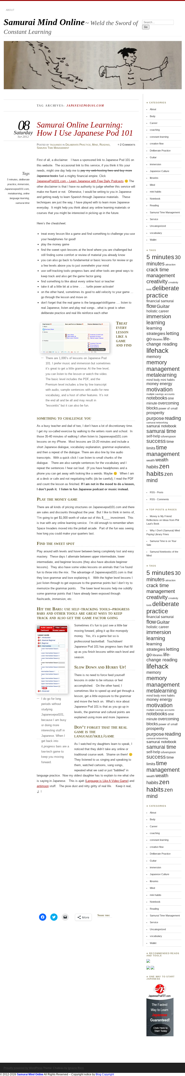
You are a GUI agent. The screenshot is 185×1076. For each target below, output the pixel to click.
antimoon (43, 786)
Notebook (155, 198)
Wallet (153, 239)
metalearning (15, 193)
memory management (163, 365)
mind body (153, 379)
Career (153, 123)
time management (163, 450)
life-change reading (161, 341)
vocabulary (156, 233)
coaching (155, 129)
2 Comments (127, 144)
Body (152, 116)
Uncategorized (158, 226)
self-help (153, 436)
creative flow (157, 143)
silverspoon (168, 436)
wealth (150, 460)
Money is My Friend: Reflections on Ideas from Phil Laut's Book (162, 520)
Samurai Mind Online (44, 22)
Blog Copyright (105, 1074)
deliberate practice (162, 292)
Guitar (153, 157)
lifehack (157, 350)
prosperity (155, 413)
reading (173, 418)
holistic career (157, 311)
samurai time (23, 203)
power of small (168, 408)
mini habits (155, 191)
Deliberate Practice (78, 144)
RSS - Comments (159, 499)
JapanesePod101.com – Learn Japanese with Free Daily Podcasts (80, 181)
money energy (159, 383)
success (156, 441)
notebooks (156, 397)
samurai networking (157, 422)
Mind (95, 144)
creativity (157, 281)
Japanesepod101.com (17, 189)
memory (153, 356)
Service (154, 219)
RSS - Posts (156, 492)
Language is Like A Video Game (107, 781)
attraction (170, 264)
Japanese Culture (159, 171)
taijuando (56, 144)
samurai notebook (161, 426)
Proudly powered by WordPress (23, 1068)
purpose (155, 418)
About (10, 10)
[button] (75, 337)
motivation (159, 389)
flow (151, 306)
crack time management (160, 272)
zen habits (157, 469)
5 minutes (12, 179)
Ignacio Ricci (76, 1068)
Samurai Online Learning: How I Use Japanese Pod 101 (85, 128)
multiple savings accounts (160, 394)
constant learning (159, 136)
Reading (104, 144)
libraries (154, 178)
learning (155, 322)
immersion (23, 184)
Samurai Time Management (53, 147)
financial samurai (160, 301)
